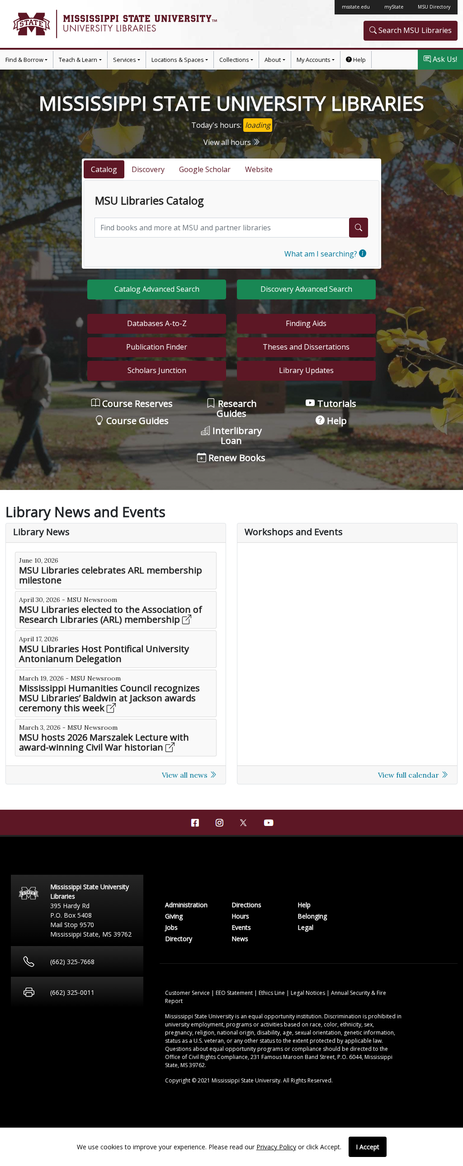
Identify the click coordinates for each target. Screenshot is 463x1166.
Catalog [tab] (104, 169)
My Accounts (314, 60)
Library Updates (306, 370)
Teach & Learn (78, 60)
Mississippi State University (30, 24)
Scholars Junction (157, 370)
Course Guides (136, 421)
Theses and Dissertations (306, 347)
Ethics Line (272, 993)
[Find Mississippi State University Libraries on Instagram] (219, 822)
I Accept (367, 1147)
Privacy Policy (276, 1147)
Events (241, 927)
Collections (234, 60)
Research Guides (236, 408)
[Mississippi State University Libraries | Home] (118, 24)
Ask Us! (444, 59)
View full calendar (409, 774)
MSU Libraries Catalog (149, 201)
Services (124, 60)
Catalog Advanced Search (156, 289)
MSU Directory (434, 7)
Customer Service (188, 993)
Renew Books (235, 458)
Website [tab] (259, 169)
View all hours (228, 142)
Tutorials (335, 403)
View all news (185, 774)
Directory (178, 938)
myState (393, 7)
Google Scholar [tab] (205, 169)
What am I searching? (321, 254)
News (240, 938)
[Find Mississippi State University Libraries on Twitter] (243, 822)
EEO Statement (235, 993)
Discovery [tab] (148, 169)
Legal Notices (308, 993)
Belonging (312, 916)
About (273, 60)
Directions (246, 904)
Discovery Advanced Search (306, 289)
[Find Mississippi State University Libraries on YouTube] (268, 822)
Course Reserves (136, 403)
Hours (240, 916)
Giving (174, 916)
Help (359, 60)
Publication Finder (156, 347)
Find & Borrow (24, 60)
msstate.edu (356, 7)
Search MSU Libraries (414, 30)
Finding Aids (306, 323)
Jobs (171, 927)
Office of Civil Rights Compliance (206, 1057)
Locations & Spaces (177, 60)
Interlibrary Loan (236, 435)
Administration (186, 904)
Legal (305, 927)
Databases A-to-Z (157, 323)
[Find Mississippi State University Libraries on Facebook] (194, 822)
